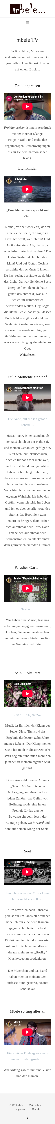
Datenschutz (35, 1105)
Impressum (21, 1109)
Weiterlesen (27, 354)
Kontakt (36, 1109)
